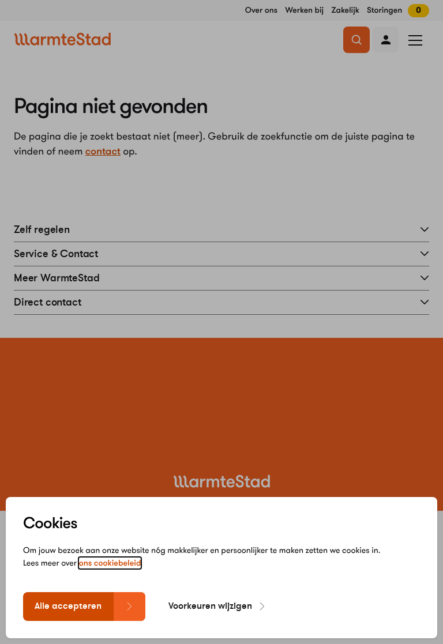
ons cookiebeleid (110, 563)
